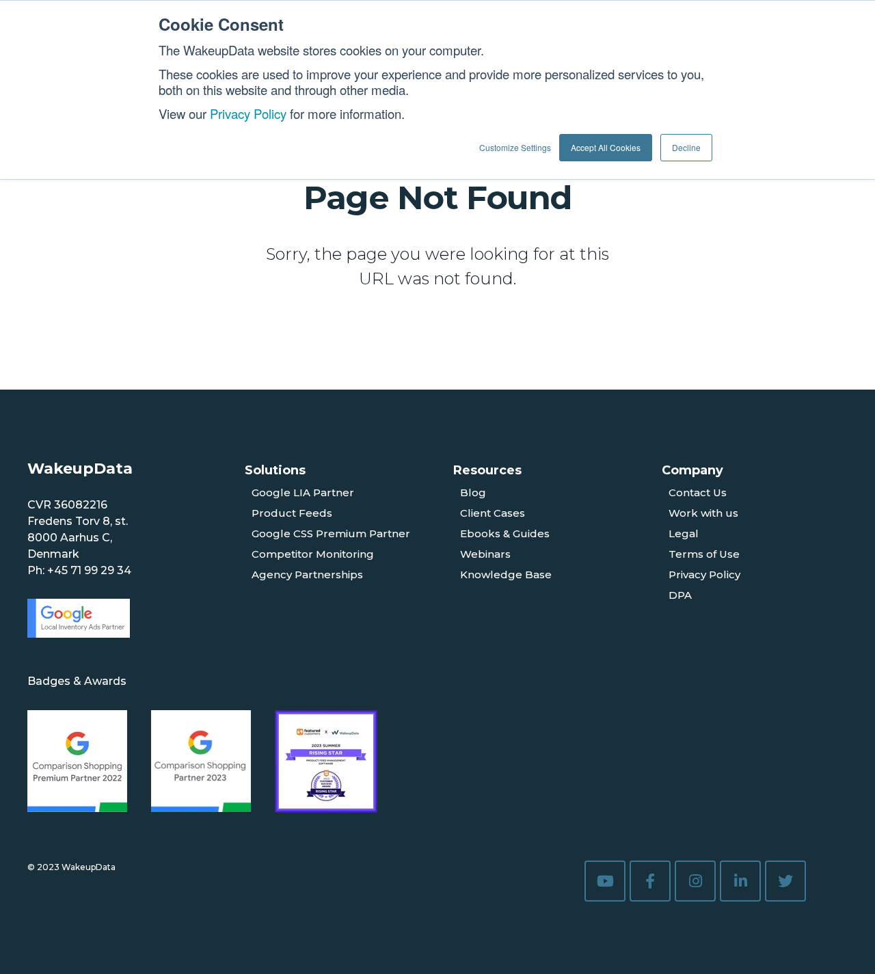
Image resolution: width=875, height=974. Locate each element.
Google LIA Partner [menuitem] (303, 492)
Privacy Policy (248, 113)
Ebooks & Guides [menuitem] (505, 533)
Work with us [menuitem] (703, 512)
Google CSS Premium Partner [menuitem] (331, 533)
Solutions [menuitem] (275, 470)
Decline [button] (686, 147)
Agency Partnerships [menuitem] (307, 574)
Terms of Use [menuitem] (704, 553)
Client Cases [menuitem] (492, 512)
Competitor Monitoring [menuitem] (313, 553)
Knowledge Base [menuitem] (506, 574)
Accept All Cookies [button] (606, 147)
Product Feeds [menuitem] (292, 512)
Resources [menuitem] (487, 470)
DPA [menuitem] (680, 595)
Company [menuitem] (692, 470)
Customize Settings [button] (515, 147)
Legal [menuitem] (684, 533)
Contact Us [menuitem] (698, 492)
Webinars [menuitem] (485, 553)
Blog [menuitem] (473, 492)
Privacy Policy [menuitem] (704, 574)
